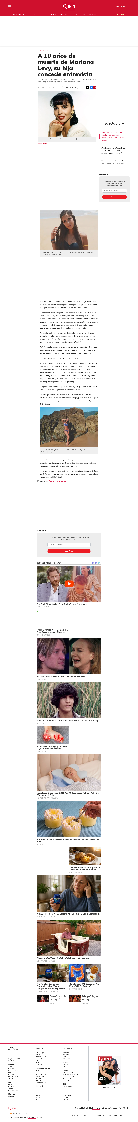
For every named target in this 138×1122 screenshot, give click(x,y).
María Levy (54, 481)
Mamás (63, 481)
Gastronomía (13, 1067)
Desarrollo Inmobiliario (71, 1074)
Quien (120, 1108)
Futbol (38, 1070)
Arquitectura (67, 1078)
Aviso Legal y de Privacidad (81, 1115)
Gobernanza (67, 1090)
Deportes (39, 1058)
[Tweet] (87, 87)
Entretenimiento (41, 1057)
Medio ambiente (68, 1086)
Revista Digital (122, 6)
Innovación (67, 1096)
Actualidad (12, 1096)
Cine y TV (38, 1060)
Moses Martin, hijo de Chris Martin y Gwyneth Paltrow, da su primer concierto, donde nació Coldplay (114, 136)
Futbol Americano (42, 1074)
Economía (39, 1092)
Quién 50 (120, 14)
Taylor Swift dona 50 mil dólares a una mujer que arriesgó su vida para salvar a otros (114, 163)
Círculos (43, 15)
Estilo (38, 1055)
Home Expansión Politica (44, 1090)
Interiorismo (67, 1080)
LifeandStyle (67, 1049)
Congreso (66, 1058)
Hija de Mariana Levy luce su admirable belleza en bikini (63, 358)
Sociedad (66, 1066)
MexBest (11, 1065)
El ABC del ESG (67, 1097)
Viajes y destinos (14, 1070)
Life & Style (40, 1053)
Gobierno (66, 1055)
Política (66, 1053)
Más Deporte (40, 1078)
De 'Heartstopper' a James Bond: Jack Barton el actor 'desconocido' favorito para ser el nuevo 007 (113, 150)
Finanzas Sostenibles (70, 1094)
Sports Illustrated (43, 1068)
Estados (66, 1062)
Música (38, 1062)
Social (65, 1088)
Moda (53, 15)
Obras (38, 1097)
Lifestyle (39, 1080)
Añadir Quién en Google (71, 87)
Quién (10, 1047)
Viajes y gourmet (78, 15)
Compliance (100, 1115)
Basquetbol (40, 1076)
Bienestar (11, 1074)
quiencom (125, 1108)
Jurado (10, 1078)
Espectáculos (18, 15)
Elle (9, 1082)
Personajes (12, 1072)
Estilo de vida (13, 1090)
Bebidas (11, 1068)
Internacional (41, 1094)
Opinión (38, 1047)
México (65, 1057)
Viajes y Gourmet (14, 1059)
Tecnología (40, 1096)
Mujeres (11, 1094)
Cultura (92, 15)
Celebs (10, 1088)
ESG (37, 1099)
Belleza (63, 15)
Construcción (68, 1072)
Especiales (39, 1049)
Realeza (31, 15)
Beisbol (38, 1072)
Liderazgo (11, 1098)
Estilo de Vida (13, 1076)
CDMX (64, 1060)
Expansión (40, 1086)
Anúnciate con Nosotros (117, 1115)
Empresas (39, 1088)
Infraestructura (69, 1076)
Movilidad (66, 1092)
